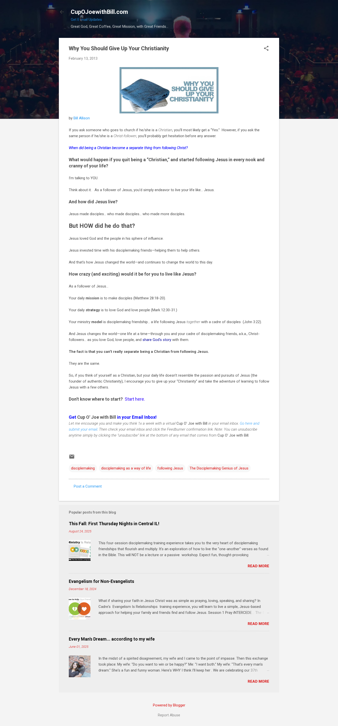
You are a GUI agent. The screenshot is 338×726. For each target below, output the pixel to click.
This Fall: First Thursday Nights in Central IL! (114, 523)
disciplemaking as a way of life (126, 468)
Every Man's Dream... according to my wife (112, 639)
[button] (266, 48)
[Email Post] (72, 458)
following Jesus (170, 468)
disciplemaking (83, 468)
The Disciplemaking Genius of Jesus (219, 468)
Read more (258, 566)
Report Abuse (169, 715)
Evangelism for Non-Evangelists (101, 581)
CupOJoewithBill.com (99, 11)
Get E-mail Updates (86, 19)
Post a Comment (88, 486)
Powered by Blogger (169, 705)
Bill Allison (81, 118)
